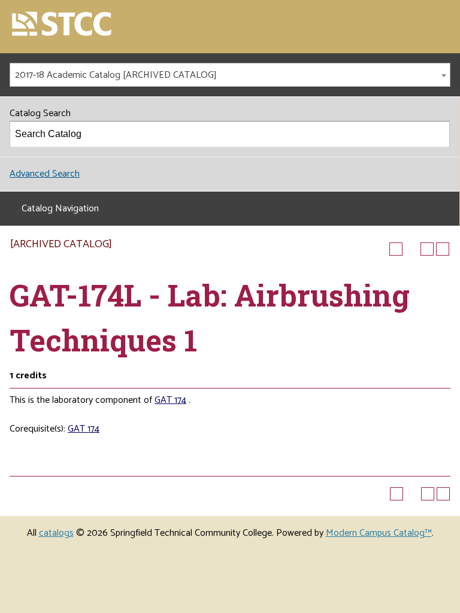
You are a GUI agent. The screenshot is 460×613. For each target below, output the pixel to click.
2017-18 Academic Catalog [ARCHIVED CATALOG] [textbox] (116, 75)
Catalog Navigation (60, 209)
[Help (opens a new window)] (442, 249)
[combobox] (230, 75)
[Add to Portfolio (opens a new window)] (395, 249)
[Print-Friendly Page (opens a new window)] (427, 249)
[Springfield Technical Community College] (62, 24)
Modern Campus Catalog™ (379, 533)
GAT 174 (170, 400)
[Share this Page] (411, 249)
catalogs (56, 533)
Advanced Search (45, 174)
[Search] (437, 134)
